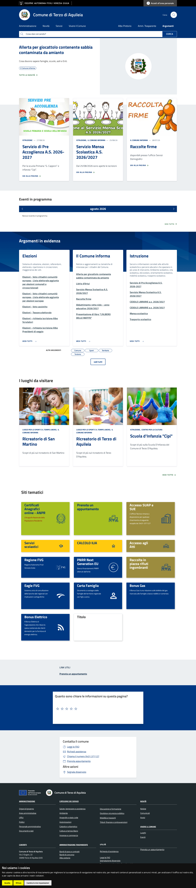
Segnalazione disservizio (110, 860)
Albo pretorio (64, 857)
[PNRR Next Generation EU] (113, 567)
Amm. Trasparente (147, 26)
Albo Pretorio (124, 26)
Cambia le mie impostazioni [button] (38, 882)
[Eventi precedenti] (22, 209)
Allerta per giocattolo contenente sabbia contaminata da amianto (56, 50)
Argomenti (168, 26)
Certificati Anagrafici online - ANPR (34, 508)
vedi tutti (98, 361)
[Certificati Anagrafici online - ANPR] (61, 518)
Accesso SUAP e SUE (141, 507)
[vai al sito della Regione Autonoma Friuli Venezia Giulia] (45, 3)
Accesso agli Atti (139, 544)
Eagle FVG (31, 585)
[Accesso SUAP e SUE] (166, 518)
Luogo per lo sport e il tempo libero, (39, 429)
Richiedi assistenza (76, 751)
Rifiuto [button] (18, 882)
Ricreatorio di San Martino (38, 441)
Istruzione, (81, 140)
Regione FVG (33, 559)
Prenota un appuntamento (88, 507)
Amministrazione (27, 801)
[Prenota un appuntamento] (113, 518)
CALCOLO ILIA (87, 543)
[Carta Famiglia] (113, 595)
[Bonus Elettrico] (61, 627)
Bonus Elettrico (35, 617)
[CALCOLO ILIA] (113, 546)
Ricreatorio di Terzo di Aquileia (96, 441)
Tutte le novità (27, 75)
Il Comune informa (96, 140)
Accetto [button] (7, 882)
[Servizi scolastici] (61, 546)
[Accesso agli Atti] (166, 546)
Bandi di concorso (66, 854)
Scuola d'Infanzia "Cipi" (151, 436)
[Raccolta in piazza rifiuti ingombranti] (166, 567)
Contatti (23, 844)
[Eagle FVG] (61, 595)
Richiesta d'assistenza (109, 851)
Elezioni (29, 256)
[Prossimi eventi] (174, 209)
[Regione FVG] (61, 567)
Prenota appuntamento (79, 761)
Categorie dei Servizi (69, 801)
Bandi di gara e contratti (69, 851)
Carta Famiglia (88, 585)
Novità (143, 801)
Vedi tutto (170, 224)
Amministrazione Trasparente (73, 844)
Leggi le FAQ (73, 747)
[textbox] (97, 709)
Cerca (169, 34)
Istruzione (27, 140)
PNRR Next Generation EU (87, 561)
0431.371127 (83, 756)
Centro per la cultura (151, 429)
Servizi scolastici (31, 544)
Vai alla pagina (30, 176)
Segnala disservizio (76, 772)
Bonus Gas (137, 585)
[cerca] (174, 15)
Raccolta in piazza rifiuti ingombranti (139, 563)
